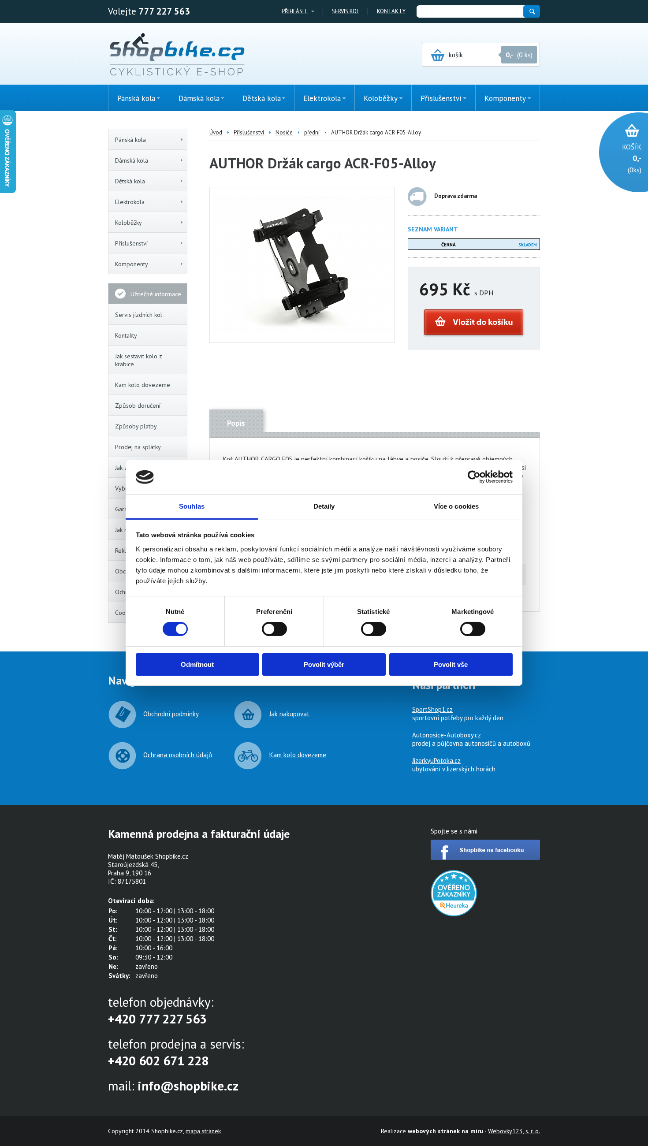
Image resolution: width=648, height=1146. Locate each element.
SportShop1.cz (432, 709)
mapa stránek (203, 1131)
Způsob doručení (137, 405)
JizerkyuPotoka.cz (436, 760)
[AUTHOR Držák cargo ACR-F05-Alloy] (302, 329)
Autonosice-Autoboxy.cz (446, 735)
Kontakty (391, 11)
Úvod (215, 132)
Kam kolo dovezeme (142, 385)
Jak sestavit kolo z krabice (138, 360)
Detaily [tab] (324, 506)
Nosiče (284, 132)
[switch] (274, 629)
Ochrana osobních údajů (177, 755)
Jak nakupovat (289, 714)
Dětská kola (130, 181)
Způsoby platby (136, 426)
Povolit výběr (324, 664)
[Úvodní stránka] (177, 55)
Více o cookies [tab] (456, 506)
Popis (236, 423)
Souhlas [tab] (192, 506)
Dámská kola (131, 160)
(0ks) (631, 158)
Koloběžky (128, 223)
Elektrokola (130, 202)
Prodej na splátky (138, 447)
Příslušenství (131, 243)
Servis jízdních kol (138, 315)
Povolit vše (451, 664)
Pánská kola (130, 140)
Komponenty (131, 264)
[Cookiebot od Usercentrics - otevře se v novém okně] (474, 477)
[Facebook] (485, 857)
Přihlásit (295, 11)
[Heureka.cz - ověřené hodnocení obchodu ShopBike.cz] (454, 914)
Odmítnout (197, 664)
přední (312, 132)
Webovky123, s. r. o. (514, 1131)
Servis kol (345, 11)
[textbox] (469, 11)
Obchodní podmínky (171, 714)
